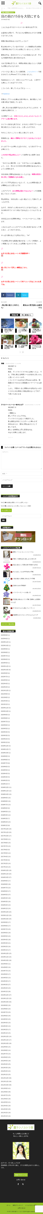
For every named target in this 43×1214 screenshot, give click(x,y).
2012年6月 (4, 1057)
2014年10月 (4, 960)
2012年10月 (4, 1043)
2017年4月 (4, 856)
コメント (10, 399)
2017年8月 (4, 843)
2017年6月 (4, 849)
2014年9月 (4, 964)
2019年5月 (4, 770)
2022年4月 (4, 683)
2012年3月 (4, 1067)
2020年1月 (4, 742)
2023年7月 (4, 656)
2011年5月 (4, 1102)
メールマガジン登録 (30, 1205)
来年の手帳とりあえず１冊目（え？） (8, 330)
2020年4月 (4, 732)
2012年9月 (4, 1047)
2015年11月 (4, 915)
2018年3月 (4, 818)
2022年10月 (4, 670)
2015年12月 (4, 912)
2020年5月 (4, 728)
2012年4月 (4, 1064)
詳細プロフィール (21, 1175)
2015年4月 (4, 939)
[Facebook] (18, 1184)
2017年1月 (4, 867)
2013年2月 (4, 1029)
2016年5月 (4, 894)
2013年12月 (4, 995)
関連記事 (15, 315)
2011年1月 (4, 1116)
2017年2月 (4, 863)
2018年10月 (4, 794)
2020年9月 (4, 715)
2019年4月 (4, 773)
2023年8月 (4, 652)
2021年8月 (4, 697)
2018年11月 (4, 791)
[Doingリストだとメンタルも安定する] (35, 339)
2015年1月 (4, 950)
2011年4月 (4, 1106)
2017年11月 (4, 832)
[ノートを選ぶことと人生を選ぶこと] (21, 323)
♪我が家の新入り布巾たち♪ (10, 306)
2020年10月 (4, 711)
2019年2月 (4, 780)
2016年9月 (4, 881)
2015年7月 (4, 929)
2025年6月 (4, 638)
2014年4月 (4, 981)
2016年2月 (4, 905)
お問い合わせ (20, 1180)
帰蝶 (2, 363)
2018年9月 (4, 798)
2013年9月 (4, 1005)
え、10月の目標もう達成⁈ (22, 346)
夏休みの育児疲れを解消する (32, 306)
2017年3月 (4, 860)
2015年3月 (4, 943)
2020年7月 (4, 721)
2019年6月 (4, 766)
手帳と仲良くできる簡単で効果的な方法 (8, 347)
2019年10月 (4, 753)
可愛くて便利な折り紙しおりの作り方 (24, 559)
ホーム (3, 8)
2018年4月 (4, 815)
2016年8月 (4, 884)
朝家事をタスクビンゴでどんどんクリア (25, 615)
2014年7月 (4, 971)
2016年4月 (4, 898)
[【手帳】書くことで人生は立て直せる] (35, 323)
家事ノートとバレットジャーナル (23, 552)
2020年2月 (4, 739)
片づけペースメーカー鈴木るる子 (12, 405)
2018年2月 (4, 822)
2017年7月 (4, 846)
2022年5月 (4, 680)
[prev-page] (20, 352)
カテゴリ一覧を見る (8, 624)
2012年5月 (4, 1061)
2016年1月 (4, 908)
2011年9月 (4, 1088)
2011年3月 (4, 1109)
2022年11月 (4, 666)
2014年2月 (4, 988)
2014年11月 (4, 957)
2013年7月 (4, 1012)
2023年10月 (4, 645)
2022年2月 (4, 687)
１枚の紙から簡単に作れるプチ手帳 (24, 578)
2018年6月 (4, 808)
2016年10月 (4, 877)
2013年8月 (4, 1009)
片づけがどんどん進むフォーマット (24, 608)
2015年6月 (4, 933)
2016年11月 (4, 874)
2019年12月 (4, 746)
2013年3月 (4, 1026)
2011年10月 (4, 1085)
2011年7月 (4, 1095)
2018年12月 (4, 787)
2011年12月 (4, 1078)
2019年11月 (4, 749)
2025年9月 (4, 635)
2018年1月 (4, 825)
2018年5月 (4, 811)
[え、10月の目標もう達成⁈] (21, 339)
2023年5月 (4, 663)
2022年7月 (4, 676)
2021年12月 (4, 690)
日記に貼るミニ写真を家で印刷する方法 (25, 565)
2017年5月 (4, 853)
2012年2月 (4, 1071)
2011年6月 (4, 1099)
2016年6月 (4, 891)
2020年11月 (4, 708)
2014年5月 (4, 977)
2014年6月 (4, 974)
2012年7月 (4, 1054)
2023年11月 (4, 642)
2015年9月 (4, 922)
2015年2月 (4, 946)
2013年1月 (4, 1033)
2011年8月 (4, 1092)
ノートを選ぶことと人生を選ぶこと (22, 330)
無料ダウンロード (18, 1205)
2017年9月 (4, 839)
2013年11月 (4, 998)
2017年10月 (4, 836)
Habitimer (6, 94)
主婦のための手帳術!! (19, 585)
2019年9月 (4, 756)
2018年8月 (4, 801)
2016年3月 (4, 901)
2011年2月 (4, 1112)
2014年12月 (4, 953)
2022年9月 (4, 673)
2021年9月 (4, 694)
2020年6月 (4, 725)
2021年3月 (4, 701)
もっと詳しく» (6, 510)
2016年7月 (4, 888)
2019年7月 (4, 763)
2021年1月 (4, 704)
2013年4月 (4, 1022)
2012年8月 (4, 1050)
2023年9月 (4, 649)
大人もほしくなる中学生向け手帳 (23, 572)
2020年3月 (4, 735)
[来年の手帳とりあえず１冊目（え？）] (7, 323)
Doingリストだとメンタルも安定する (36, 347)
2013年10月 (4, 1002)
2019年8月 (4, 760)
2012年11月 (4, 1040)
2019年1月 (4, 784)
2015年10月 (4, 919)
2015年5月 (4, 936)
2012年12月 (4, 1036)
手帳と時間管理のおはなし (15, 8)
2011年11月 (4, 1081)
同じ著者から (26, 315)
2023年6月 (4, 659)
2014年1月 (4, 991)
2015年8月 (4, 926)
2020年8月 (4, 718)
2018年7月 (4, 804)
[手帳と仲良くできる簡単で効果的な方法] (7, 339)
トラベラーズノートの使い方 (22, 592)
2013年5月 (4, 1019)
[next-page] (23, 352)
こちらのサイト (32, 72)
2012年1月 (4, 1074)
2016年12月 (4, 870)
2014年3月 (4, 984)
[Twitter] (23, 1184)
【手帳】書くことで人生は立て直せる (36, 330)
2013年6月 (4, 1016)
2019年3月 (4, 777)
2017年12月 (4, 829)
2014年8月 (4, 967)
